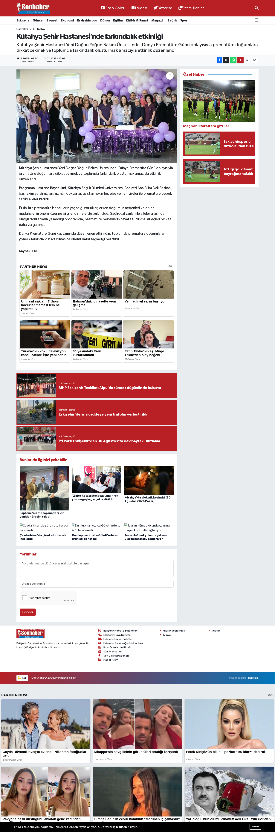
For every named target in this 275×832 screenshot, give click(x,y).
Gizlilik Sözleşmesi (174, 630)
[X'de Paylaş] (226, 60)
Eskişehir (23, 20)
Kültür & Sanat (137, 20)
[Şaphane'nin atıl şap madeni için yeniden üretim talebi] (44, 488)
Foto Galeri (115, 8)
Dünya (105, 20)
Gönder (27, 612)
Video (142, 8)
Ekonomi (67, 20)
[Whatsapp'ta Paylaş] (233, 60)
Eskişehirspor (87, 20)
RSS (24, 677)
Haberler (22, 29)
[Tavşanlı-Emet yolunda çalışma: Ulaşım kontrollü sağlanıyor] (149, 528)
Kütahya (39, 29)
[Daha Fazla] (240, 60)
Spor (183, 20)
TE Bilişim (253, 677)
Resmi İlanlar (193, 8)
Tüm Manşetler (112, 651)
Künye (167, 635)
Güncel (38, 20)
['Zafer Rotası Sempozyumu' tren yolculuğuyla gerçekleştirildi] (96, 479)
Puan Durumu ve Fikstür (117, 647)
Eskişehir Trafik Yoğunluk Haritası (123, 643)
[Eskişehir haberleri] (33, 8)
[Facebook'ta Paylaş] (219, 60)
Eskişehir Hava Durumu (117, 635)
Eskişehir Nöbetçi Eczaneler (120, 630)
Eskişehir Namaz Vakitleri (118, 639)
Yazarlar (165, 8)
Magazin (157, 20)
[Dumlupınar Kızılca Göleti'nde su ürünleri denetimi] (96, 528)
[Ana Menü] (257, 20)
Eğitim (118, 20)
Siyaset (52, 20)
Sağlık (172, 20)
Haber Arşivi (110, 659)
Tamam (255, 827)
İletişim (216, 630)
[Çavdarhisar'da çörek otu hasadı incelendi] (44, 528)
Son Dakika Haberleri (116, 655)
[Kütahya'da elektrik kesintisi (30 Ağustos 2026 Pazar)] (149, 480)
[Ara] (257, 8)
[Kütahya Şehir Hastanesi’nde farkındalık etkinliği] (96, 116)
